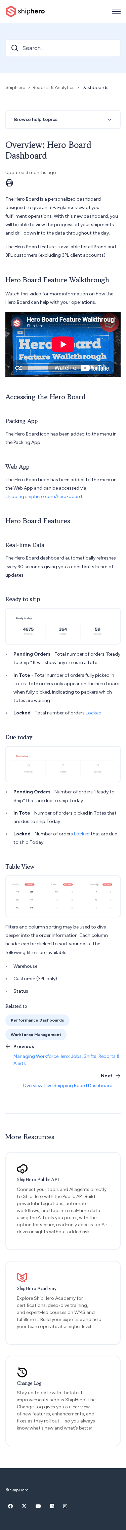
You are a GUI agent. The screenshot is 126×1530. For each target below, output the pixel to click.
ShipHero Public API (38, 1180)
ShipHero (15, 87)
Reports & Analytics (54, 87)
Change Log (29, 1383)
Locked (93, 713)
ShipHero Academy (36, 1288)
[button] (63, 119)
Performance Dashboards (37, 1020)
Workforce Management (36, 1034)
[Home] (25, 11)
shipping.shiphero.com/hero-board (43, 496)
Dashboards (95, 87)
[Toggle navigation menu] (116, 11)
